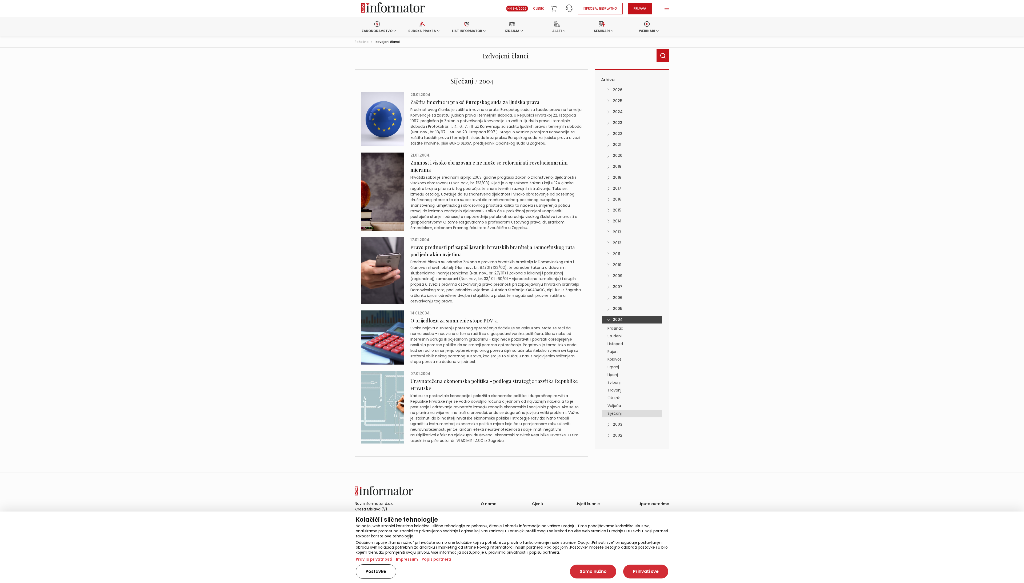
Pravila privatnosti (374, 559)
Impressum (407, 559)
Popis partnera (436, 559)
